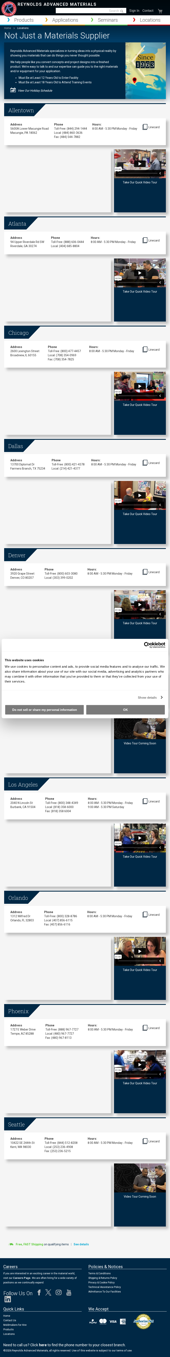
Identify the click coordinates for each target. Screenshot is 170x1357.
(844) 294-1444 (77, 128)
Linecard (154, 127)
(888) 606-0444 (74, 242)
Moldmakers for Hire (15, 1325)
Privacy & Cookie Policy (101, 1282)
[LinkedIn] (7, 1300)
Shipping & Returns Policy (102, 1278)
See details (81, 1244)
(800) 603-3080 (67, 573)
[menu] (85, 20)
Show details (147, 697)
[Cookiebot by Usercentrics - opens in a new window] (147, 645)
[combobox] (91, 11)
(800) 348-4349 (68, 803)
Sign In (134, 11)
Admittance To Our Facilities (104, 1291)
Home (8, 28)
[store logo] (9, 9)
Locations (9, 1334)
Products (8, 1329)
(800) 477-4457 (71, 351)
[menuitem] (21, 20)
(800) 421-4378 (74, 464)
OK (125, 709)
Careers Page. (21, 1277)
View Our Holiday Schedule (35, 90)
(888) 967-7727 (68, 1029)
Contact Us (9, 1320)
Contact (147, 11)
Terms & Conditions (99, 1273)
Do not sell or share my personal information (44, 709)
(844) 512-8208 (67, 1142)
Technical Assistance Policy (104, 1287)
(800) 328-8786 (67, 916)
